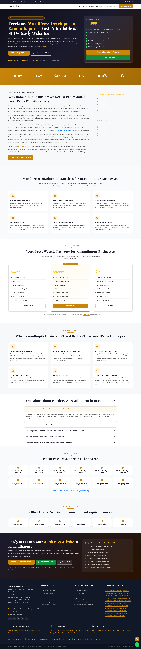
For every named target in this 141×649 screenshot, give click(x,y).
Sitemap (131, 646)
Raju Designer (16, 646)
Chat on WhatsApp (109, 57)
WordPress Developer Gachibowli (119, 601)
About (85, 6)
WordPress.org (22, 146)
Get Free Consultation (21, 158)
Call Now (66, 562)
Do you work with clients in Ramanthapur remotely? (44, 425)
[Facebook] (125, 2)
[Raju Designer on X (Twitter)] (22, 618)
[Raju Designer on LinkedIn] (18, 618)
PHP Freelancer (80, 630)
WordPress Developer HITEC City (116, 603)
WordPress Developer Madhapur (116, 613)
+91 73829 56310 (14, 1)
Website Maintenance (67, 630)
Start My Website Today (21, 562)
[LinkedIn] (129, 2)
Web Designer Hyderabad (113, 591)
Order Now (28, 306)
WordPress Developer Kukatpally (116, 611)
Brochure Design (60, 633)
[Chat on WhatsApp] (26, 618)
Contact (117, 630)
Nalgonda (41, 630)
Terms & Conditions (115, 646)
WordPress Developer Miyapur (115, 616)
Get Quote (125, 6)
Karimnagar (19, 630)
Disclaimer (124, 646)
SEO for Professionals (74, 633)
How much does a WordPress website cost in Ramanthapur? (47, 409)
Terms (94, 633)
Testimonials (108, 6)
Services (91, 6)
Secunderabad (13, 633)
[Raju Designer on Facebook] (10, 618)
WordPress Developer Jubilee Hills (116, 606)
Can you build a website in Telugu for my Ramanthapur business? (49, 443)
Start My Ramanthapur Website (108, 52)
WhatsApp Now (42, 53)
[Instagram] (127, 2)
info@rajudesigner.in (27, 1)
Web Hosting (54, 630)
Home (78, 6)
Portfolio (99, 6)
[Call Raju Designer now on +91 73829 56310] (137, 639)
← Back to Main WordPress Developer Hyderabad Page (70, 491)
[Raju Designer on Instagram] (14, 618)
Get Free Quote (17, 53)
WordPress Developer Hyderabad (29, 60)
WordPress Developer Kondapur (116, 608)
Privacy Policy (125, 630)
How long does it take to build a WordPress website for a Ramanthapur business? (55, 431)
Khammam (34, 630)
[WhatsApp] (132, 2)
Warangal (27, 630)
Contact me (86, 315)
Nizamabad (12, 630)
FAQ (115, 6)
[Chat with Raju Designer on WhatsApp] (137, 644)
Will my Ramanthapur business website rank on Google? (46, 437)
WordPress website (64, 130)
